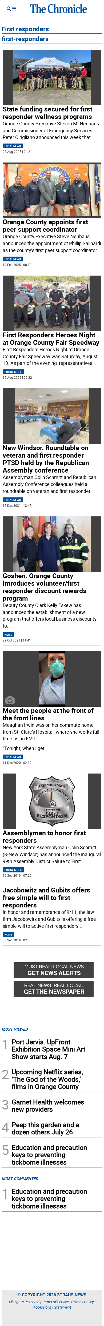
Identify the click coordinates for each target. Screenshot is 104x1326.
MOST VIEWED (15, 1029)
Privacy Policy (82, 1301)
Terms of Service (55, 1301)
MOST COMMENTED (20, 1178)
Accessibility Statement (52, 1307)
